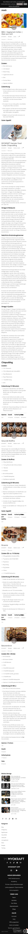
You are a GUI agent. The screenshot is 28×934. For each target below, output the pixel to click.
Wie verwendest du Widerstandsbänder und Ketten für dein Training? (18, 778)
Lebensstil (3, 837)
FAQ (14, 919)
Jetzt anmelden (14, 925)
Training (3, 848)
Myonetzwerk (14, 906)
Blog (2, 827)
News (2, 842)
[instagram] (6, 818)
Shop (14, 909)
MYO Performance (14, 878)
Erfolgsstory (4, 829)
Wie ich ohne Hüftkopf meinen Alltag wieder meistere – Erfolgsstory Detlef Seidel (18, 793)
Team (14, 897)
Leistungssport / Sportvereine (14, 887)
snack (14, 36)
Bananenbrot (6, 645)
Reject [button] (25, 4)
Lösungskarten (4, 840)
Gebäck (15, 443)
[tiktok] (9, 818)
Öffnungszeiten (14, 922)
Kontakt (14, 916)
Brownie (4, 545)
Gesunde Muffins (8, 441)
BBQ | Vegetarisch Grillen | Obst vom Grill (12, 33)
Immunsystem (14, 890)
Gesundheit (4, 835)
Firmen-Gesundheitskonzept (14, 884)
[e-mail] (16, 818)
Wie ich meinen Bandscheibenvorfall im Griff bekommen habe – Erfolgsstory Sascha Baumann (18, 809)
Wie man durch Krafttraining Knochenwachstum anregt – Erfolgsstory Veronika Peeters (18, 785)
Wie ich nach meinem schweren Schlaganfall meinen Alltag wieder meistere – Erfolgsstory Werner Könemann (18, 800)
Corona (15, 148)
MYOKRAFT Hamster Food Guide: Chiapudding (11, 144)
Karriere (14, 900)
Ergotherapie (4, 832)
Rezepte (10, 36)
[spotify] (12, 818)
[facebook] (2, 818)
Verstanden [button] (19, 4)
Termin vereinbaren (14, 928)
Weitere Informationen (14, 6)
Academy (14, 881)
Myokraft (3, 36)
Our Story (14, 903)
